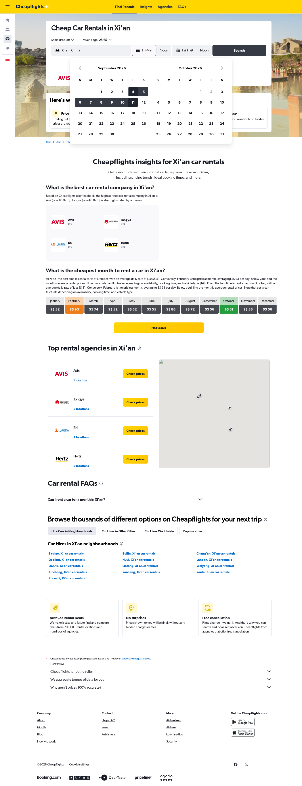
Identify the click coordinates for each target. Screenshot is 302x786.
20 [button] (80, 123)
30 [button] (112, 134)
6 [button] (80, 102)
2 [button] (112, 92)
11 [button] (133, 102)
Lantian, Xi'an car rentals (214, 559)
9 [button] (112, 102)
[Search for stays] (7, 29)
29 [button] (101, 134)
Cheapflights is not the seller (71, 671)
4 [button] (133, 92)
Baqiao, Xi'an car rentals (66, 553)
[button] (7, 7)
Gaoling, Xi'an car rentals (67, 559)
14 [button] (91, 113)
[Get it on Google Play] (243, 722)
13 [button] (80, 113)
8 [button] (101, 102)
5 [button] (144, 92)
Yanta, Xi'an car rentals (213, 572)
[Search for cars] (7, 38)
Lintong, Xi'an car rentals (140, 566)
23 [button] (112, 123)
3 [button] (122, 92)
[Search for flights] (7, 20)
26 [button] (143, 123)
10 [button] (122, 102)
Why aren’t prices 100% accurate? (75, 687)
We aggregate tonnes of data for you (77, 679)
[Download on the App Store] (243, 733)
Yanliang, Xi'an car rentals (141, 572)
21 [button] (91, 123)
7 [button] (91, 102)
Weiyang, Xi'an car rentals (215, 566)
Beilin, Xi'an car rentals (138, 553)
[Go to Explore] (7, 48)
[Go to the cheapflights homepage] (32, 7)
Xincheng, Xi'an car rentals (68, 572)
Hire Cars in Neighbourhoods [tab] (72, 531)
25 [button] (133, 123)
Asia (58, 142)
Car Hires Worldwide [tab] (159, 531)
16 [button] (112, 113)
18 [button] (133, 113)
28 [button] (90, 134)
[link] (159, 327)
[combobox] (63, 40)
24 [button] (122, 123)
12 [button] (144, 102)
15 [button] (101, 113)
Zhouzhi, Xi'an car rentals (67, 578)
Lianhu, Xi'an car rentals (66, 566)
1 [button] (101, 92)
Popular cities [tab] (193, 531)
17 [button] (122, 113)
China (70, 142)
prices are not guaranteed (136, 658)
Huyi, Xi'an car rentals (138, 559)
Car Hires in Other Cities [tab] (118, 531)
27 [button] (80, 134)
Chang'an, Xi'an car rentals (216, 553)
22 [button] (101, 123)
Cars (48, 142)
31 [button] (222, 134)
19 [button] (144, 113)
